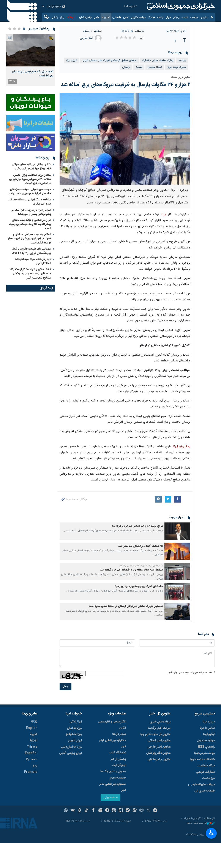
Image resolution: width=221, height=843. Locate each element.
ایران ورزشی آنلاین (70, 753)
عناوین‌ (204, 17)
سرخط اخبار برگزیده (158, 728)
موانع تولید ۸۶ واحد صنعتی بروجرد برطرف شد (137, 526)
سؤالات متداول (206, 740)
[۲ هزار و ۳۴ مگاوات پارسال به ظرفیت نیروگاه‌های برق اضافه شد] (125, 139)
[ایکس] (148, 810)
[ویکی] (73, 810)
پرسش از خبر (118, 759)
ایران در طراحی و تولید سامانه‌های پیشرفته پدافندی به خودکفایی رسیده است (29, 224)
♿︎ (211, 833)
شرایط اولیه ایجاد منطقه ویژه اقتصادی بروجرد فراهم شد (131, 570)
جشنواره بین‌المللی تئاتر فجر (112, 787)
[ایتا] (114, 810)
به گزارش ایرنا (181, 446)
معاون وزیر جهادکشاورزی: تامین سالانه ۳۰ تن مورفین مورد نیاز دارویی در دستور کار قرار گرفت (30, 179)
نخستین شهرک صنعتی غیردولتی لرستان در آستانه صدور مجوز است (126, 606)
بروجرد (182, 60)
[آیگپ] (121, 810)
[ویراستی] (100, 810)
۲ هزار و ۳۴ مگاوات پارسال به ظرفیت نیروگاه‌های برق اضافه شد (125, 85)
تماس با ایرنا (207, 728)
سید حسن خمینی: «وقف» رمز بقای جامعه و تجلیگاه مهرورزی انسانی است (29, 191)
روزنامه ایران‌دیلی (71, 747)
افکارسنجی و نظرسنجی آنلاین (112, 724)
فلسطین (116, 17)
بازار (62, 17)
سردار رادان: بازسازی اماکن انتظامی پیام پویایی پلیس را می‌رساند (31, 212)
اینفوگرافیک (119, 765)
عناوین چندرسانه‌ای (159, 759)
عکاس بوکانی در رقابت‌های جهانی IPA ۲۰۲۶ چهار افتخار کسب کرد (31, 166)
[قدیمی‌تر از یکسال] (177, 531)
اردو (35, 765)
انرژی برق (71, 60)
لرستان (86, 31)
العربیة (33, 734)
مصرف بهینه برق (176, 67)
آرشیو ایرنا (209, 734)
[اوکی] (79, 810)
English (31, 728)
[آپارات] (134, 810)
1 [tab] (24, 28)
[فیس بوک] (93, 810)
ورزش (176, 17)
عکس (96, 17)
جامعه (160, 17)
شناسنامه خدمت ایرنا (202, 759)
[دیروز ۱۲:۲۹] (30, 50)
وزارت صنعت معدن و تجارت (157, 60)
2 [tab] (19, 28)
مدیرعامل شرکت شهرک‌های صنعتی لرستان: (141, 566)
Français (30, 772)
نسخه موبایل (110, 797)
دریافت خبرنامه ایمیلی (201, 784)
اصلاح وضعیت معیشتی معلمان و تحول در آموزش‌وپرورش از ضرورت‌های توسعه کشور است (29, 238)
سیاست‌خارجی (138, 17)
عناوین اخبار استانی (159, 740)
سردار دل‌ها (119, 734)
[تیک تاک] (86, 810)
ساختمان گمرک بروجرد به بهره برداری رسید (139, 586)
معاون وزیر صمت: (180, 77)
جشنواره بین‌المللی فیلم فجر (112, 743)
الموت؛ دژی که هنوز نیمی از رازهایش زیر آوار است (32, 73)
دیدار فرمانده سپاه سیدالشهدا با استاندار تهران (33, 261)
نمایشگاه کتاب (117, 752)
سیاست (194, 17)
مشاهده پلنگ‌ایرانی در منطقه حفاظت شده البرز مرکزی (29, 201)
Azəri (33, 740)
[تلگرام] (155, 810)
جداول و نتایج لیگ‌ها (113, 771)
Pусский (31, 759)
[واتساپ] (66, 810)
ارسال (65, 686)
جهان (168, 17)
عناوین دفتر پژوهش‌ (158, 753)
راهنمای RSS (206, 747)
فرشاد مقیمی (155, 67)
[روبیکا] (141, 810)
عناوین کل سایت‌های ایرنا (155, 734)
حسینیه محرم (118, 777)
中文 (34, 721)
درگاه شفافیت (206, 765)
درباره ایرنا (209, 721)
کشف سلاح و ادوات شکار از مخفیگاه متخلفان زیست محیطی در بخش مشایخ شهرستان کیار (30, 273)
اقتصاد (184, 17)
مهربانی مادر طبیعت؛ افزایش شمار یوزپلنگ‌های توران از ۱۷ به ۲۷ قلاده (31, 251)
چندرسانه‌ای (85, 17)
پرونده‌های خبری (160, 721)
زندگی (55, 17)
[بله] (128, 810)
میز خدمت (208, 778)
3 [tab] (14, 28)
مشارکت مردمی (205, 772)
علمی (125, 17)
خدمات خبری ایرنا (204, 790)
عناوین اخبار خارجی (158, 747)
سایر (47, 17)
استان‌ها (106, 17)
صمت (139, 67)
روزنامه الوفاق (73, 734)
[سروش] (107, 810)
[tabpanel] (30, 60)
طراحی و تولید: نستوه (197, 823)
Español (31, 753)
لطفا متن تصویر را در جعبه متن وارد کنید (191, 673)
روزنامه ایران (74, 728)
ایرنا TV (70, 17)
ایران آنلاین (75, 740)
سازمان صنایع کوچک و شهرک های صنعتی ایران (109, 60)
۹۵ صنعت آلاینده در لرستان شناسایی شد (140, 546)
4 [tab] (9, 28)
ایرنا (180, 6)
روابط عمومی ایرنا (204, 753)
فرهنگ (151, 17)
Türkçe (32, 747)
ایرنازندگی (75, 721)
